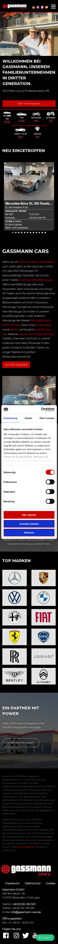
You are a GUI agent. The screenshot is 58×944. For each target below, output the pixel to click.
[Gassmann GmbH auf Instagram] (16, 935)
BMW (5, 325)
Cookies (50, 883)
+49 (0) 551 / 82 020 (23, 904)
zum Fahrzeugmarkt (16, 364)
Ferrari (14, 329)
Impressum (12, 883)
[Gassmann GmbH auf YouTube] (35, 935)
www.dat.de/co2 (25, 847)
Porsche (15, 325)
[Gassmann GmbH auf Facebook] (6, 935)
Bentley (48, 334)
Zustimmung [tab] (10, 418)
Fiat (4, 334)
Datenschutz (33, 883)
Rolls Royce (36, 334)
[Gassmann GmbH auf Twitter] (25, 935)
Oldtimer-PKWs (28, 261)
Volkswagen (44, 325)
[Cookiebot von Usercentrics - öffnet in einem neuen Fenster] (41, 409)
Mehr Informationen (29, 103)
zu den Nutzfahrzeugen (20, 742)
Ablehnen (29, 532)
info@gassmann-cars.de (26, 912)
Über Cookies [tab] (47, 418)
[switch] (50, 481)
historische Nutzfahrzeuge (36, 279)
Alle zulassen (29, 515)
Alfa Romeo (43, 329)
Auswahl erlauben (29, 523)
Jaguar (23, 334)
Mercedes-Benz (40, 320)
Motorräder (47, 261)
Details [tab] (28, 418)
